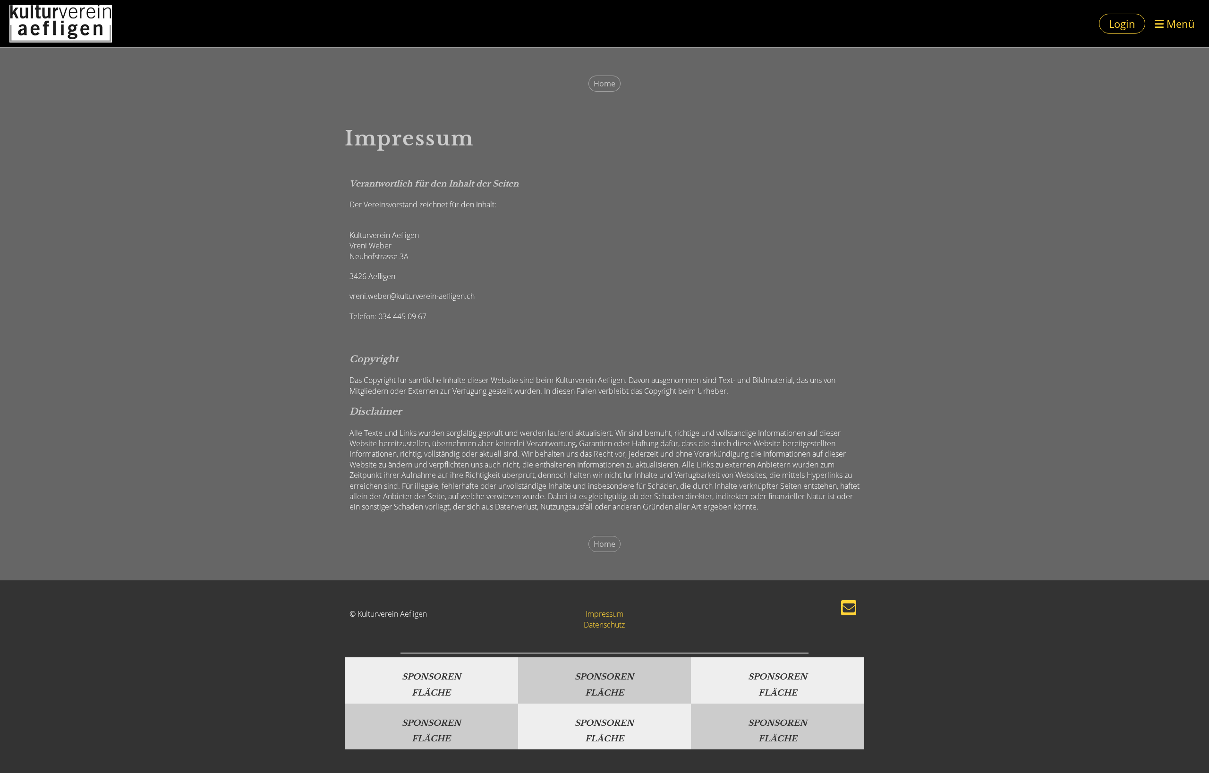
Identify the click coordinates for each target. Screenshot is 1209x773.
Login (1122, 24)
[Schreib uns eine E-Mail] (848, 609)
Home (604, 83)
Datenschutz (604, 625)
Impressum (604, 614)
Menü (1179, 24)
